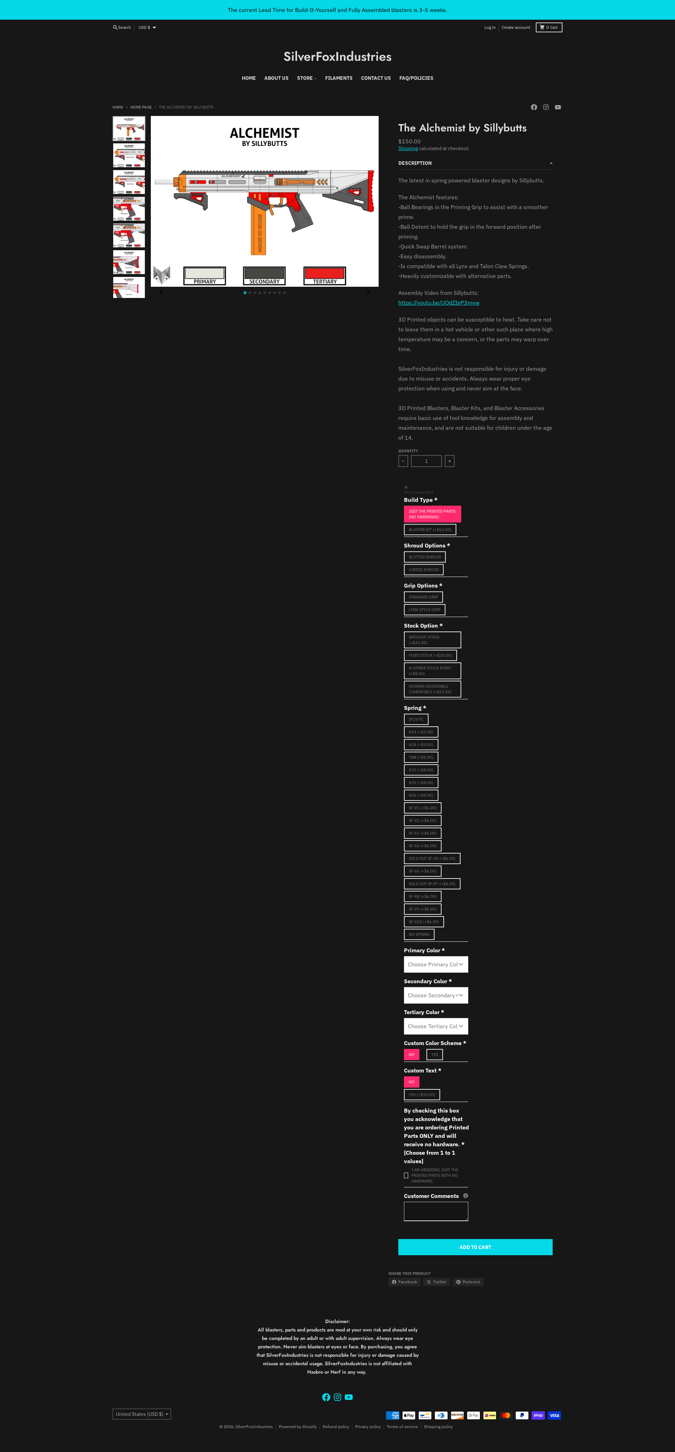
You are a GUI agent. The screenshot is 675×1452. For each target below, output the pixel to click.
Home (117, 107)
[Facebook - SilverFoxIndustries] (534, 107)
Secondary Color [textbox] (428, 981)
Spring (415, 707)
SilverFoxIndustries (337, 56)
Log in (490, 27)
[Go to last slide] (161, 292)
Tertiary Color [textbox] (424, 1012)
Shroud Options (427, 545)
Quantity (408, 450)
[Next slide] (368, 292)
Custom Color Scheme (435, 1042)
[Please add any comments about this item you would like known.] (465, 1195)
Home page (141, 107)
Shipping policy (438, 1426)
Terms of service (402, 1426)
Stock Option (423, 625)
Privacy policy (368, 1426)
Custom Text (423, 1070)
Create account (516, 27)
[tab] (245, 292)
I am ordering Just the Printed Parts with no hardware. (435, 1175)
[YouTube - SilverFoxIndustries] (557, 107)
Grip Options (423, 585)
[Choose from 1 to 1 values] (429, 1157)
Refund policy (336, 1426)
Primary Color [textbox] (424, 950)
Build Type (421, 499)
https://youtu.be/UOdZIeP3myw (439, 302)
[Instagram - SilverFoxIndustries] (546, 107)
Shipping (408, 148)
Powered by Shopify (298, 1426)
